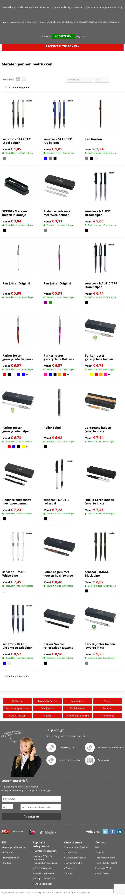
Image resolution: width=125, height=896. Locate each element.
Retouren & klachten (52, 892)
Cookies (29, 892)
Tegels (18, 79)
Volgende (24, 87)
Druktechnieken (11, 857)
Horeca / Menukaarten (77, 847)
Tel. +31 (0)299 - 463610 (106, 862)
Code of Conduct (71, 892)
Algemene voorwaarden (13, 892)
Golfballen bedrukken (45, 850)
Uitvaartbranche (74, 862)
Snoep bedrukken (43, 883)
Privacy (38, 892)
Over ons (7, 852)
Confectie (70, 868)
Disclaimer (85, 892)
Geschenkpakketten (76, 857)
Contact (7, 862)
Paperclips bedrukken (45, 868)
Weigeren (80, 36)
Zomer (69, 873)
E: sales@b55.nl (103, 868)
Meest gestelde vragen (14, 847)
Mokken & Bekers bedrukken (42, 858)
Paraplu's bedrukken (45, 878)
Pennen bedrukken (44, 873)
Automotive (71, 852)
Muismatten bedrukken (46, 862)
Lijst (24, 79)
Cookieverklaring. (109, 22)
